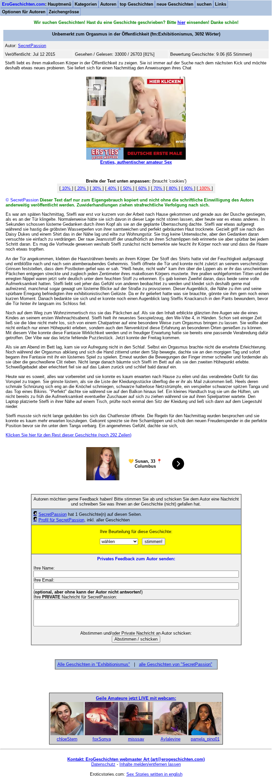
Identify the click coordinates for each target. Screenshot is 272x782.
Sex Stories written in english (154, 774)
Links (220, 4)
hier (181, 22)
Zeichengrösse (64, 11)
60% (142, 188)
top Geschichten (136, 4)
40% (112, 188)
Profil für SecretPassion (61, 519)
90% (188, 188)
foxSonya (102, 739)
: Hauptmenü (36, 4)
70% (158, 188)
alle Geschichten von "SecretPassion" (175, 664)
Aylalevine (170, 739)
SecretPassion (52, 514)
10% (66, 188)
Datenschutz (103, 764)
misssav (136, 739)
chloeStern (67, 739)
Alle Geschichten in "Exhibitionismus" (93, 664)
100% (205, 188)
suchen (204, 4)
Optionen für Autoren (23, 11)
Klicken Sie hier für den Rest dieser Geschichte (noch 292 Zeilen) (68, 434)
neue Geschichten (175, 4)
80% (173, 188)
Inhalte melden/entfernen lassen (150, 764)
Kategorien (86, 4)
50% (127, 188)
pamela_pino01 (205, 739)
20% (81, 188)
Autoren (108, 4)
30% (96, 188)
